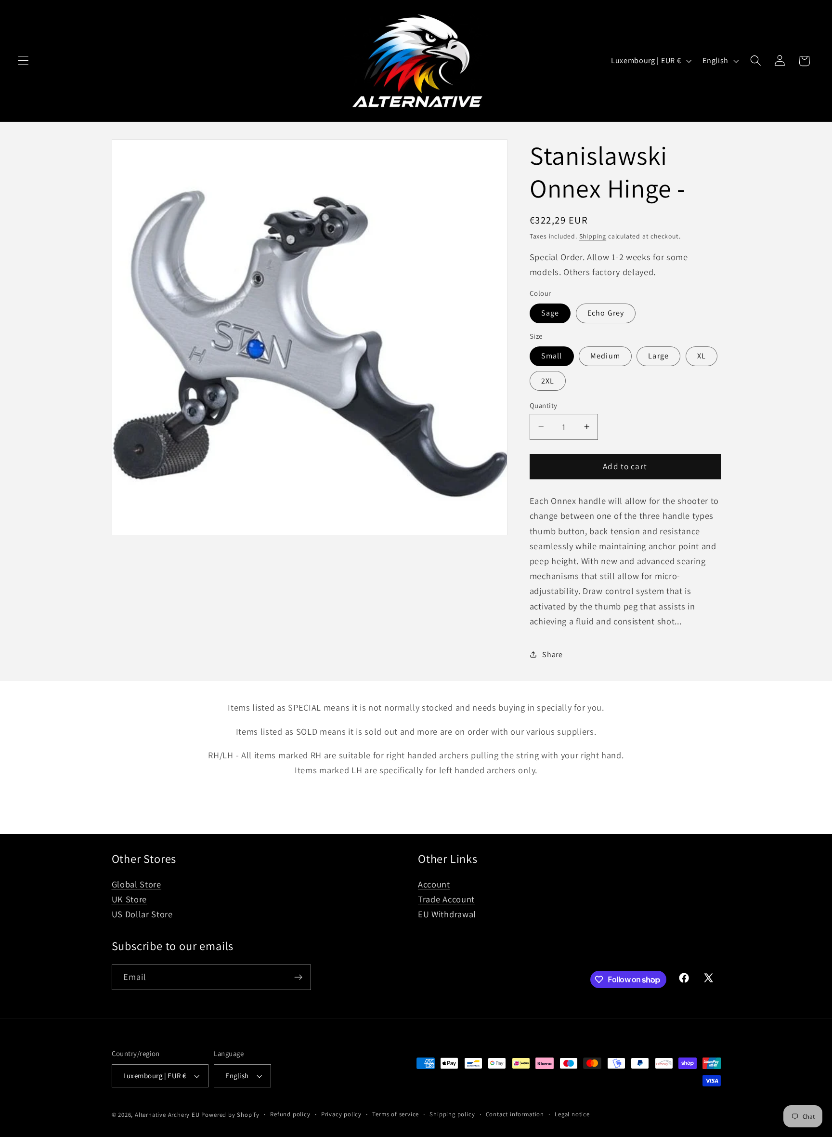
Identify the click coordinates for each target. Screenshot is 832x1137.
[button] (23, 61)
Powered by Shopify (230, 1115)
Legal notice (572, 1114)
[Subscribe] (298, 978)
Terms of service (395, 1114)
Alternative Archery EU (167, 1115)
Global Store (136, 884)
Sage (550, 313)
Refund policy (290, 1114)
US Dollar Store (142, 914)
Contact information (515, 1114)
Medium (605, 356)
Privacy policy (341, 1114)
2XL (547, 380)
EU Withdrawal (447, 914)
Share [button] (552, 654)
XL (701, 356)
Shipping (592, 235)
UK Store (129, 899)
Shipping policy (452, 1114)
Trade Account (446, 899)
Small (551, 356)
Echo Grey (605, 313)
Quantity (544, 405)
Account (434, 884)
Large (658, 356)
